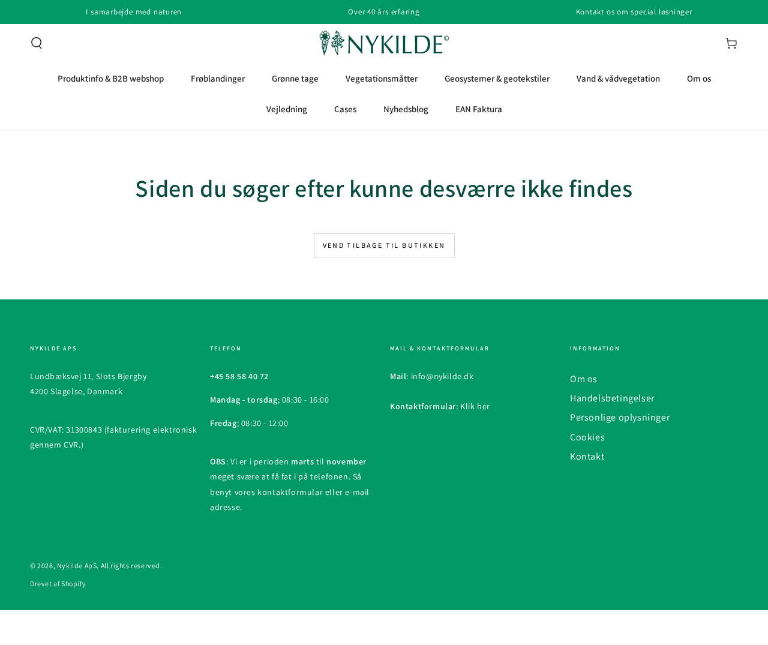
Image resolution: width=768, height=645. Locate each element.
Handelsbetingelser (612, 398)
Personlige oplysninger (620, 417)
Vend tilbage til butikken (384, 245)
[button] (36, 43)
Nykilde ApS (77, 565)
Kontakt (587, 456)
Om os (584, 379)
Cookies (587, 437)
